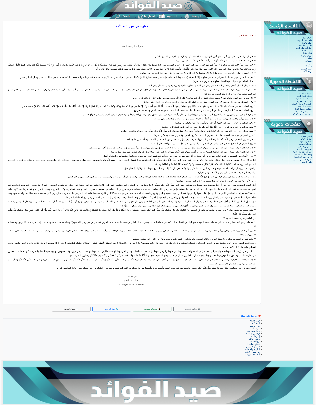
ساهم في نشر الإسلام (302, 114)
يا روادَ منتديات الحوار (302, 157)
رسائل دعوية (306, 56)
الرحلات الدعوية (305, 106)
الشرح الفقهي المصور (302, 159)
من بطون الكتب (252, 352)
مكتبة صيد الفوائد (304, 40)
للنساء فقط (307, 50)
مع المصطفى (253, 331)
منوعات (308, 61)
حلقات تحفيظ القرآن (303, 109)
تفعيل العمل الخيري (303, 96)
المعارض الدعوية (304, 146)
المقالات (256, 323)
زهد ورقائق (254, 339)
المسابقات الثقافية (304, 98)
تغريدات (308, 63)
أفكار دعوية (307, 43)
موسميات (255, 328)
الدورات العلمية (305, 93)
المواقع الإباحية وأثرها (302, 152)
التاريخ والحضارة (252, 349)
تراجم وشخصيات (252, 333)
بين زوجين (255, 326)
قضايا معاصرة (253, 344)
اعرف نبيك (307, 38)
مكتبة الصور (307, 162)
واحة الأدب (307, 66)
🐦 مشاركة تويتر (111, 309)
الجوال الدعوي (305, 144)
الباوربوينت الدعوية (304, 149)
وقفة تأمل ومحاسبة (303, 154)
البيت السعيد (306, 69)
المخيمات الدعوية (304, 101)
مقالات (309, 58)
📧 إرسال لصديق (71, 309)
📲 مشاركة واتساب (152, 309)
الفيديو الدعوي (305, 141)
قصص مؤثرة (306, 136)
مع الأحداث (255, 341)
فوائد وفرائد (307, 53)
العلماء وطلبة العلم (304, 48)
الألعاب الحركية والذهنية (302, 104)
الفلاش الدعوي (305, 139)
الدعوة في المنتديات (303, 111)
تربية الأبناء (307, 71)
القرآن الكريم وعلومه (250, 346)
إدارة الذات (255, 336)
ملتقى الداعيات (305, 45)
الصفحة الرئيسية (252, 354)
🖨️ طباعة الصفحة (192, 309)
